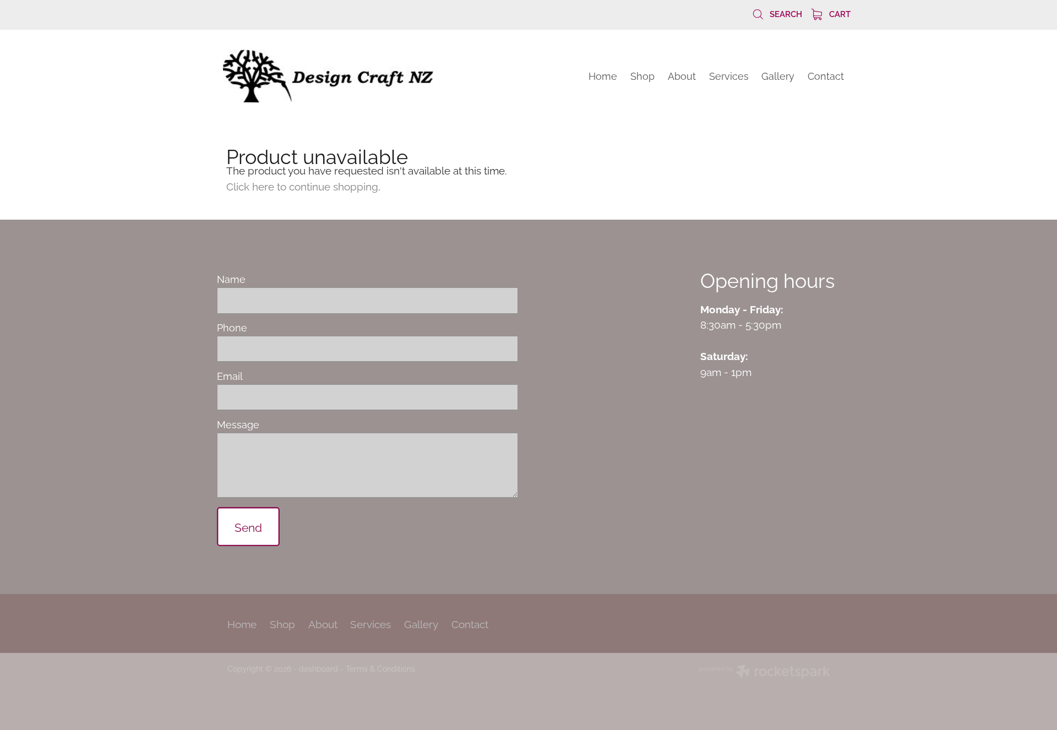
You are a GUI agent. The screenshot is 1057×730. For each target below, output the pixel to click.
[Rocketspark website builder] (764, 672)
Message (238, 424)
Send (248, 526)
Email (230, 376)
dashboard (318, 668)
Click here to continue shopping (302, 185)
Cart (839, 13)
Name (231, 279)
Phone (232, 328)
